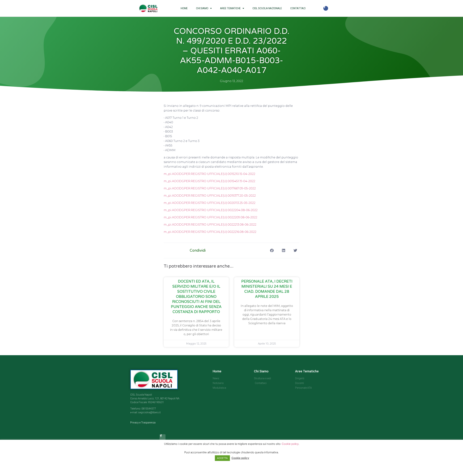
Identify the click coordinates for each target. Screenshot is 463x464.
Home (184, 8)
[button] (272, 250)
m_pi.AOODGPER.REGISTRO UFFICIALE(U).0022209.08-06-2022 (210, 217)
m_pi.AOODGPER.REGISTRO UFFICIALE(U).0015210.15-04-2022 (209, 174)
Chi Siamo (202, 8)
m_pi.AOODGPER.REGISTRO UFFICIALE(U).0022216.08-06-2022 (210, 232)
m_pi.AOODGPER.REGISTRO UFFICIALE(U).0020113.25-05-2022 (209, 203)
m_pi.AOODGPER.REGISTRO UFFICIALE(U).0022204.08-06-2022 (211, 210)
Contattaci (297, 8)
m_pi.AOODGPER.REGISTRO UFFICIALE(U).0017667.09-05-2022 (210, 188)
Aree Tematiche (230, 8)
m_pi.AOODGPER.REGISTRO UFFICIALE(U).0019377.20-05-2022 (210, 195)
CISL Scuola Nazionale (267, 8)
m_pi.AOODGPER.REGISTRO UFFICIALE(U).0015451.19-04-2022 (209, 181)
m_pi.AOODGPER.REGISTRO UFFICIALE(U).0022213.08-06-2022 (210, 224)
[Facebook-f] (325, 8)
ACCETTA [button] (222, 458)
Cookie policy (290, 444)
